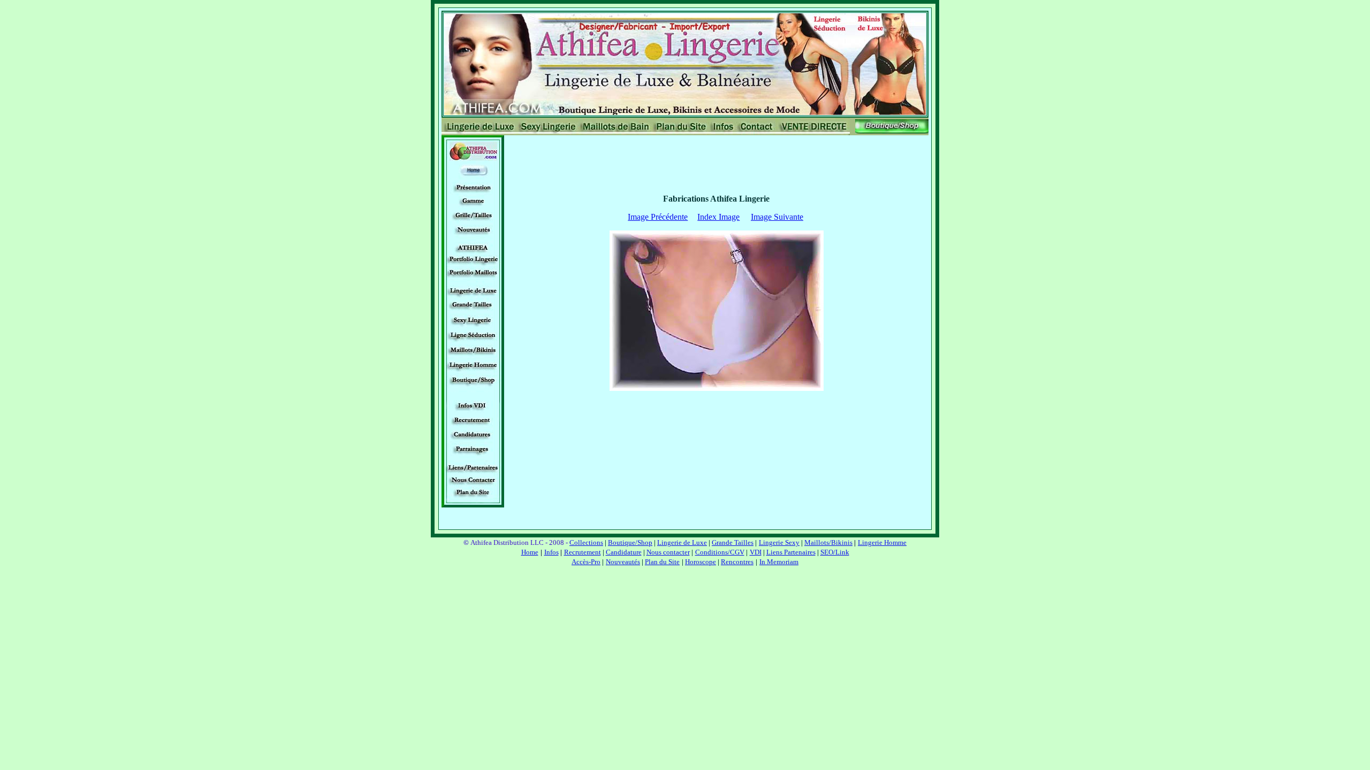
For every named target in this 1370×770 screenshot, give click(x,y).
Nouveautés (623, 562)
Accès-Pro (586, 562)
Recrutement (582, 552)
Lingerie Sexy (779, 542)
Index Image (718, 216)
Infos (551, 552)
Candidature (624, 552)
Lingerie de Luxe (682, 542)
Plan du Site (662, 562)
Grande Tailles (733, 542)
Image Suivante (777, 216)
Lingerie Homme (882, 542)
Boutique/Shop (630, 542)
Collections (586, 542)
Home (529, 552)
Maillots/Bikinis (828, 542)
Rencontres (737, 562)
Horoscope (700, 562)
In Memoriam (778, 562)
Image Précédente (658, 216)
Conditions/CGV (719, 552)
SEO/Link (834, 552)
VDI (756, 552)
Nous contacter (668, 552)
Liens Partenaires (791, 552)
